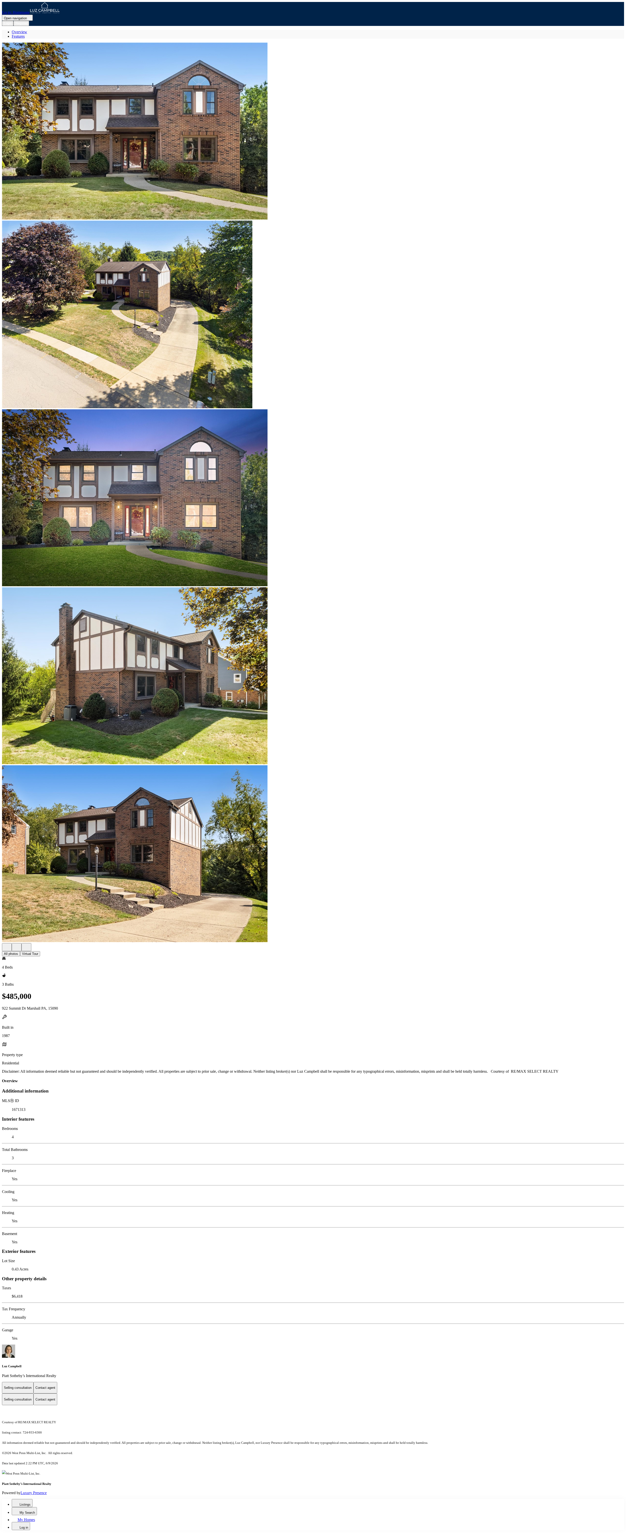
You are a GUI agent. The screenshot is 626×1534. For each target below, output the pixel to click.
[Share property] (26, 947)
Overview (19, 32)
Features (18, 36)
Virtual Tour (30, 954)
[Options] (7, 947)
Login (7, 23)
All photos (11, 954)
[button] (313, 132)
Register (21, 23)
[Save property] (17, 947)
